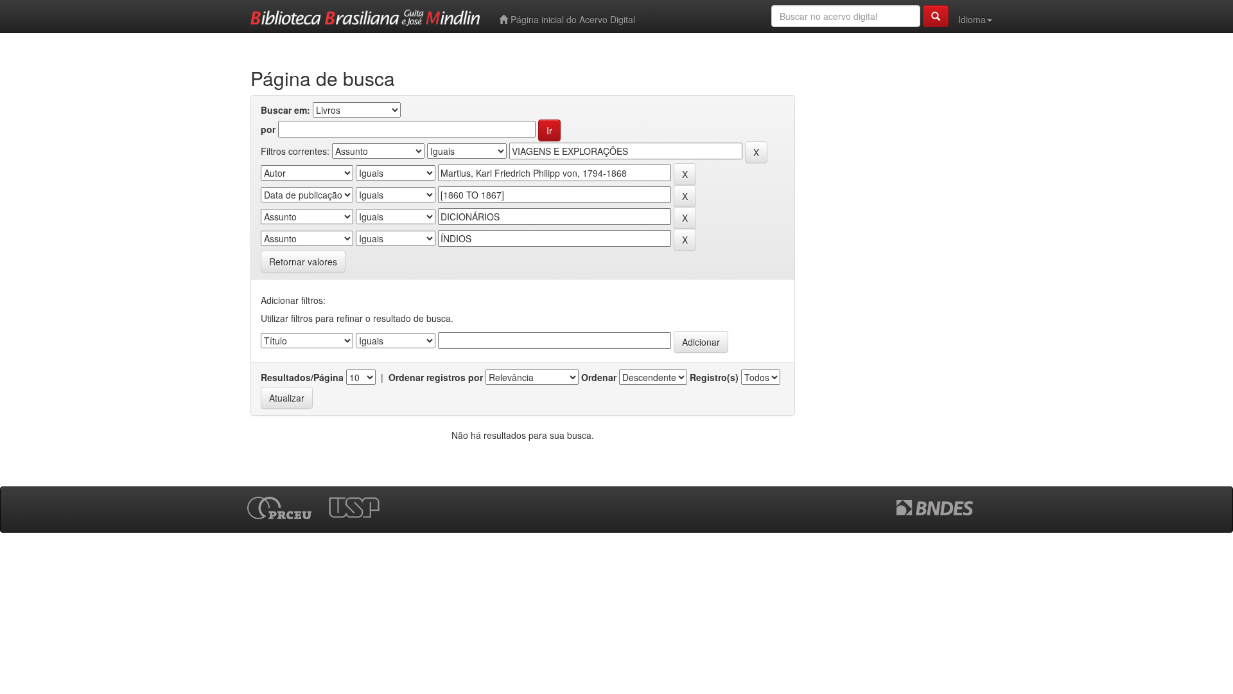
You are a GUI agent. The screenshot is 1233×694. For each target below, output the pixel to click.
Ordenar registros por (436, 377)
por (268, 129)
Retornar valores (303, 261)
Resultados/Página (302, 377)
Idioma (972, 19)
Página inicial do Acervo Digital (571, 19)
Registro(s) (714, 377)
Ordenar (598, 377)
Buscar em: (285, 109)
